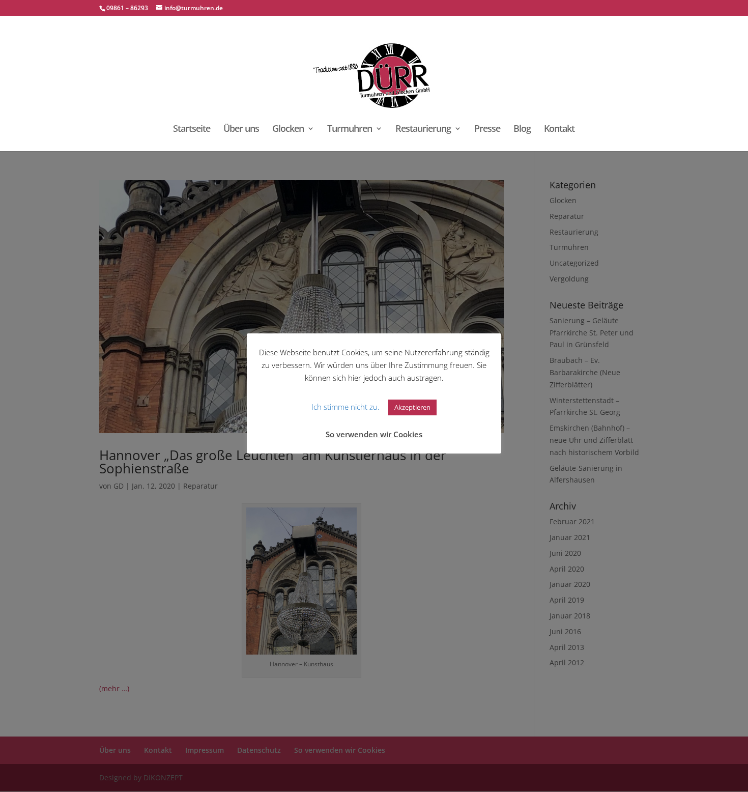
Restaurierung (423, 129)
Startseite (191, 129)
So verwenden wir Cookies (374, 434)
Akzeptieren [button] (412, 407)
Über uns (241, 129)
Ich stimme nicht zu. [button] (345, 407)
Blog (522, 129)
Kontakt (559, 129)
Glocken (288, 129)
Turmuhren (349, 129)
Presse (487, 129)
